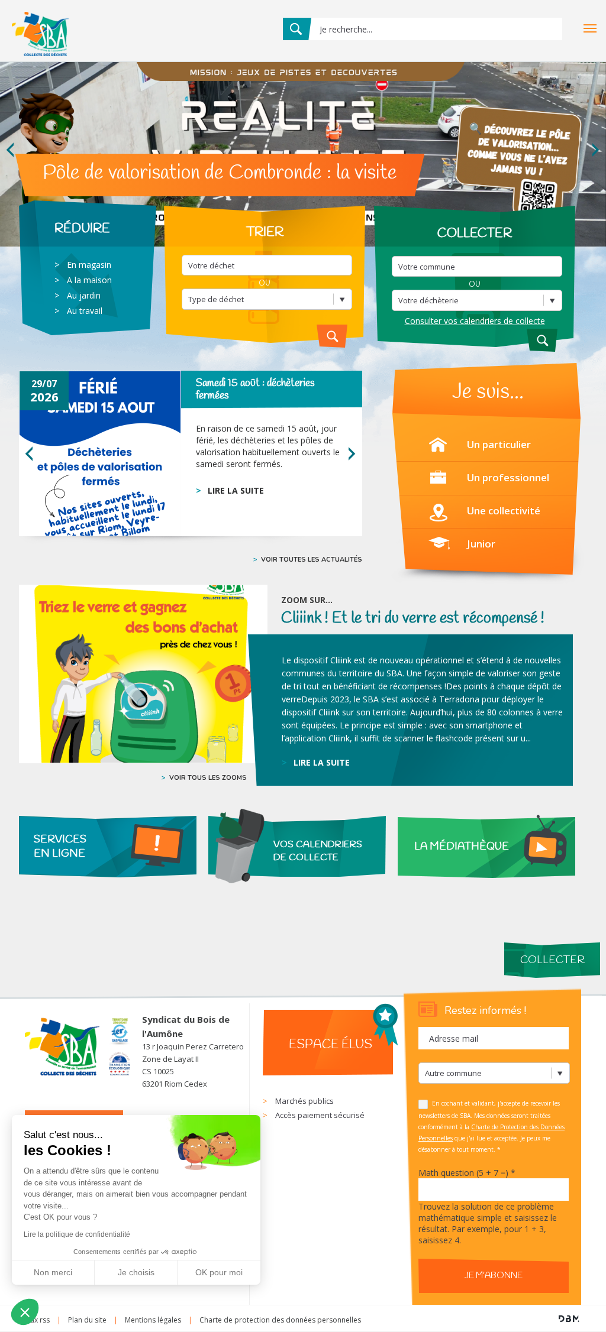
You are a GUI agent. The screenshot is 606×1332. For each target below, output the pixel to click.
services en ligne (60, 846)
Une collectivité (503, 510)
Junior (481, 543)
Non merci (53, 1272)
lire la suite (236, 490)
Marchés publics (304, 1101)
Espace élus (330, 1044)
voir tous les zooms (208, 777)
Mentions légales (153, 1320)
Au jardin (84, 295)
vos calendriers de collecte (317, 850)
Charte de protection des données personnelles (280, 1320)
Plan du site (87, 1320)
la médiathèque (461, 847)
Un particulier (499, 444)
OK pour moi (219, 1272)
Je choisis (136, 1272)
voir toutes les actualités (311, 559)
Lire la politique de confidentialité (77, 1234)
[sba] (40, 58)
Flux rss (37, 1320)
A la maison (89, 280)
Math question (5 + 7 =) (466, 1172)
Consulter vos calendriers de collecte (475, 320)
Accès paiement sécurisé (320, 1115)
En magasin (89, 264)
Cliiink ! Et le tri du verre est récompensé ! (412, 618)
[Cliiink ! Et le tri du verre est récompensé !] (143, 674)
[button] (25, 1312)
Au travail (84, 310)
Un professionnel (508, 477)
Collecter (552, 960)
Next (596, 149)
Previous (10, 149)
